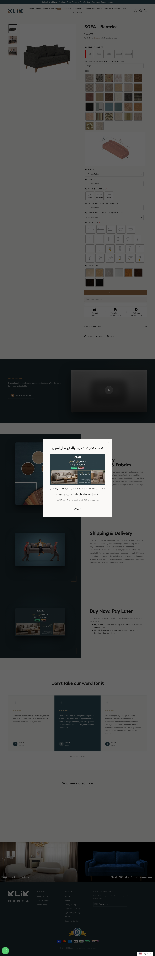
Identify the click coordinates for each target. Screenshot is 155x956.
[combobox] (145, 954)
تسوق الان (77, 508)
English (145, 954)
